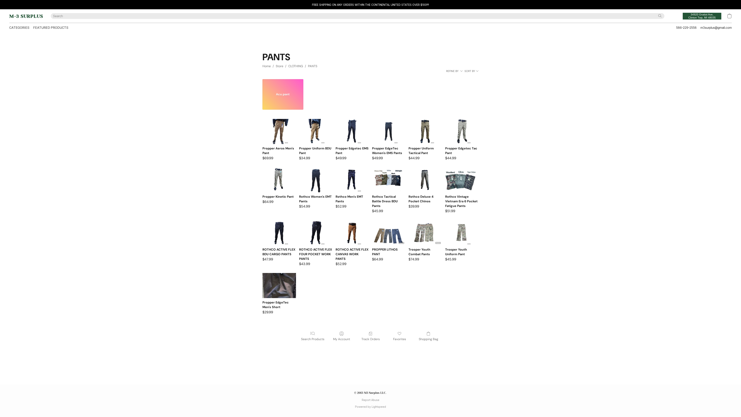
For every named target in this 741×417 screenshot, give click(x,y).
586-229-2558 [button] (686, 28)
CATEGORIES (19, 28)
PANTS (312, 66)
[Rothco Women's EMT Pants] (315, 179)
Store (279, 66)
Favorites (399, 339)
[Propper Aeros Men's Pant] (279, 131)
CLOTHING (295, 66)
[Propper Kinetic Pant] (279, 179)
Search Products (312, 339)
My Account (341, 339)
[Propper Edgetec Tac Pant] (462, 131)
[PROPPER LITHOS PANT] (388, 232)
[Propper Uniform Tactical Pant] (425, 131)
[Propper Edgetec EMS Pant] (352, 131)
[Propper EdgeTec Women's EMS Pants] (388, 131)
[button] (26, 16)
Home (266, 66)
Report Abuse (370, 400)
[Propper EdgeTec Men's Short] (279, 285)
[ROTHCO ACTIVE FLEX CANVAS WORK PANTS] (352, 232)
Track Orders (370, 339)
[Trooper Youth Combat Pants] (425, 232)
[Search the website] (660, 16)
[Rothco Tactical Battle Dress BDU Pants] (388, 179)
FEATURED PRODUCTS (50, 28)
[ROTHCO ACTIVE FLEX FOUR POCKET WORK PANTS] (315, 232)
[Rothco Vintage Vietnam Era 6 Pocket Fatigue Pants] (462, 179)
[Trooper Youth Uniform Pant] (462, 232)
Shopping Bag (428, 339)
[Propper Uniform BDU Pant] (315, 131)
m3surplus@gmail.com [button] (716, 28)
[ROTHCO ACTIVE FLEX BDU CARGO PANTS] (279, 232)
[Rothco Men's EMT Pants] (352, 179)
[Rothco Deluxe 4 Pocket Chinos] (425, 179)
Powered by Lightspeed (370, 406)
